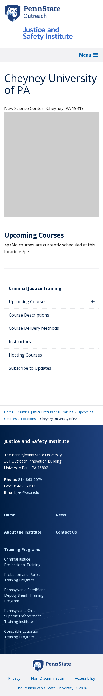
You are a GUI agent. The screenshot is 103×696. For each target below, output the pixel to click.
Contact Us (66, 532)
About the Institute (22, 532)
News (61, 514)
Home (8, 412)
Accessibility (85, 678)
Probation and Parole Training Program (22, 577)
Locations (28, 418)
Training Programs (22, 549)
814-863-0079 (30, 479)
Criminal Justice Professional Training (45, 412)
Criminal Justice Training (35, 288)
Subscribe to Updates (30, 368)
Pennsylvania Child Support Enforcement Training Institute (22, 616)
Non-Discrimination (47, 678)
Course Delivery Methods (34, 328)
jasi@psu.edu (28, 492)
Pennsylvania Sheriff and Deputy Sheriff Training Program (25, 595)
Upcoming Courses (27, 301)
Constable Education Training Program (21, 634)
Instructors (20, 341)
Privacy (14, 678)
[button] (93, 301)
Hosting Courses (25, 355)
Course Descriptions (29, 315)
